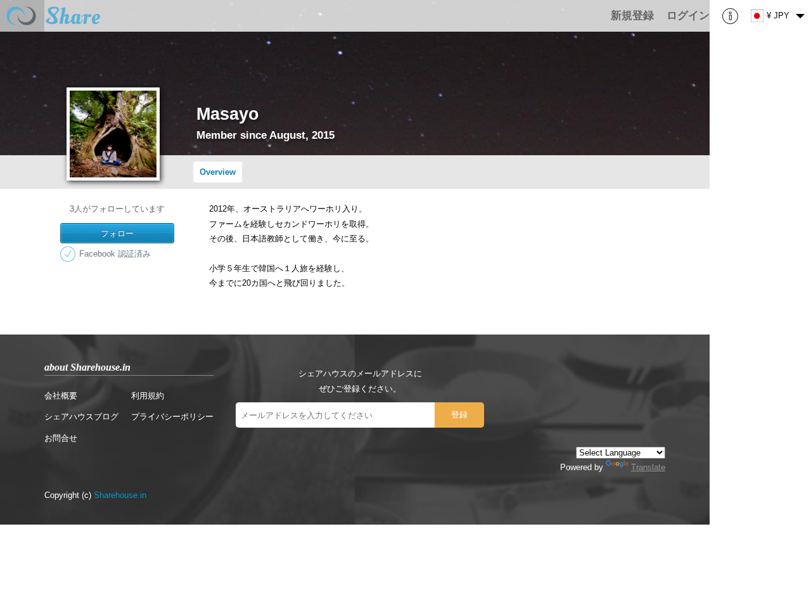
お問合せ (60, 438)
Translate (648, 467)
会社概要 (60, 395)
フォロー (117, 233)
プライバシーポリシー (172, 416)
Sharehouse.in (120, 495)
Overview (218, 172)
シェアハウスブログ (81, 416)
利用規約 (147, 395)
